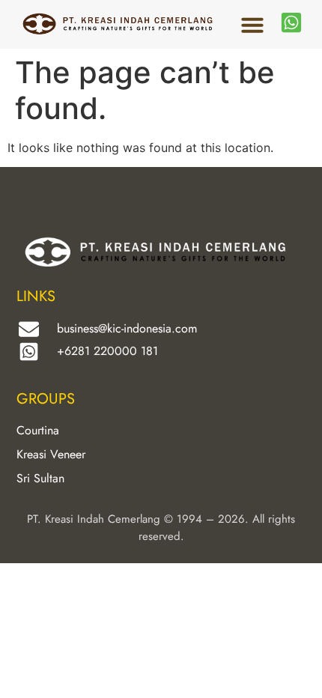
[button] (252, 25)
